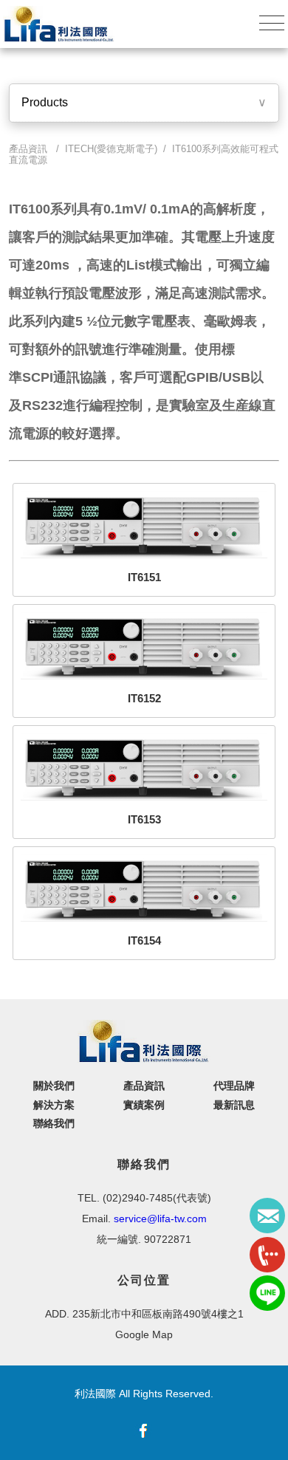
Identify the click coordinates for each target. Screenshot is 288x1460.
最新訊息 (234, 1105)
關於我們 (54, 1085)
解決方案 (54, 1105)
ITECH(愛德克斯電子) (111, 148)
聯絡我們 (54, 1123)
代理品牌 (234, 1085)
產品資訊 (144, 1085)
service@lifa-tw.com (160, 1218)
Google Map (144, 1334)
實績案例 (144, 1105)
